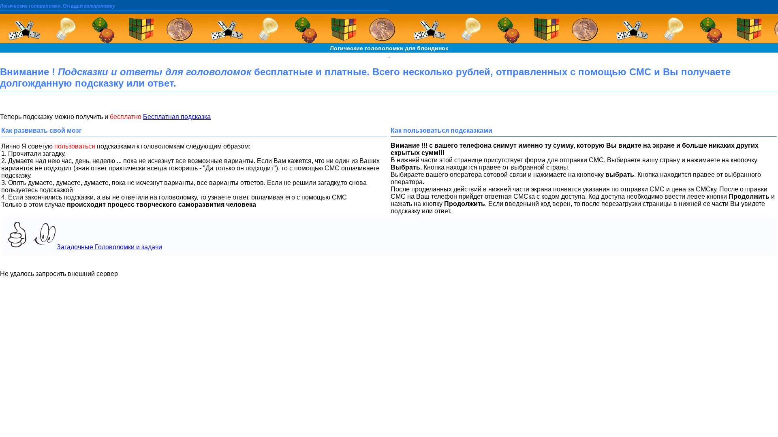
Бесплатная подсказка (177, 116)
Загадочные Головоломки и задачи (109, 247)
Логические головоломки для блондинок (389, 48)
